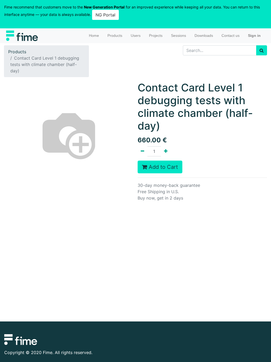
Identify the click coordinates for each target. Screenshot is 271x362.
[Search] (261, 50)
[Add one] (166, 151)
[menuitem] (94, 36)
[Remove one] (142, 151)
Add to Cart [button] (162, 167)
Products (17, 51)
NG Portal (105, 14)
